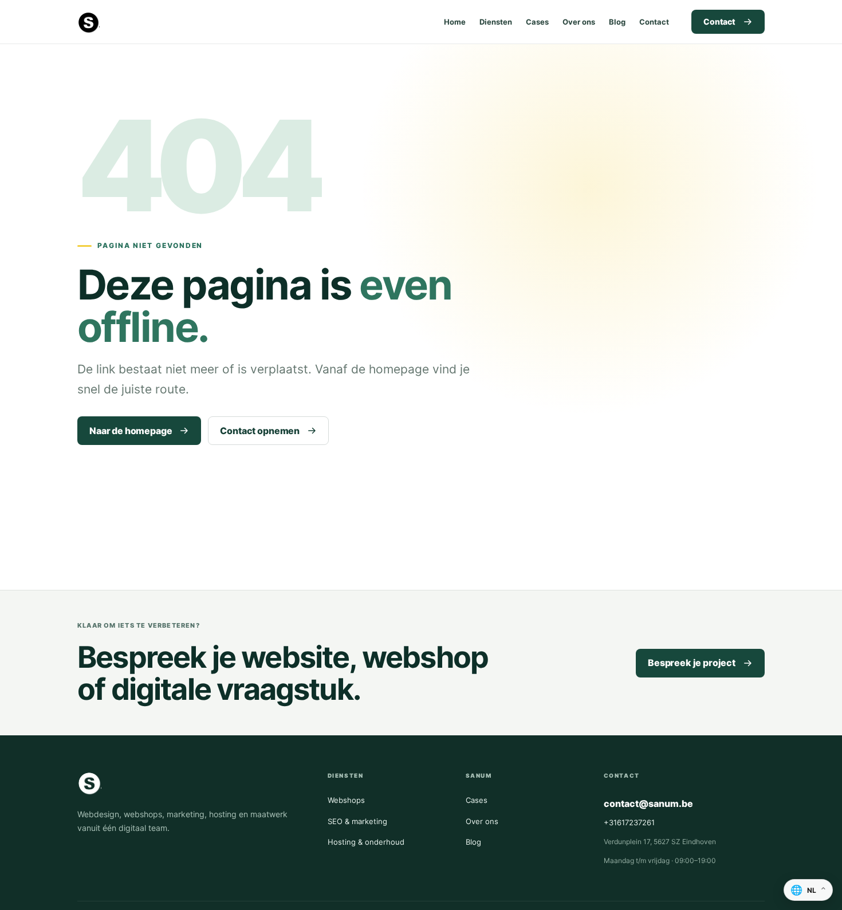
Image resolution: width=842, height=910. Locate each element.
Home (455, 21)
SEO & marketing (357, 821)
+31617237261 (629, 822)
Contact (654, 21)
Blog (617, 21)
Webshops (346, 800)
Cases (537, 21)
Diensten (495, 21)
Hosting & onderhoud (366, 841)
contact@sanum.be (648, 803)
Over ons (578, 21)
